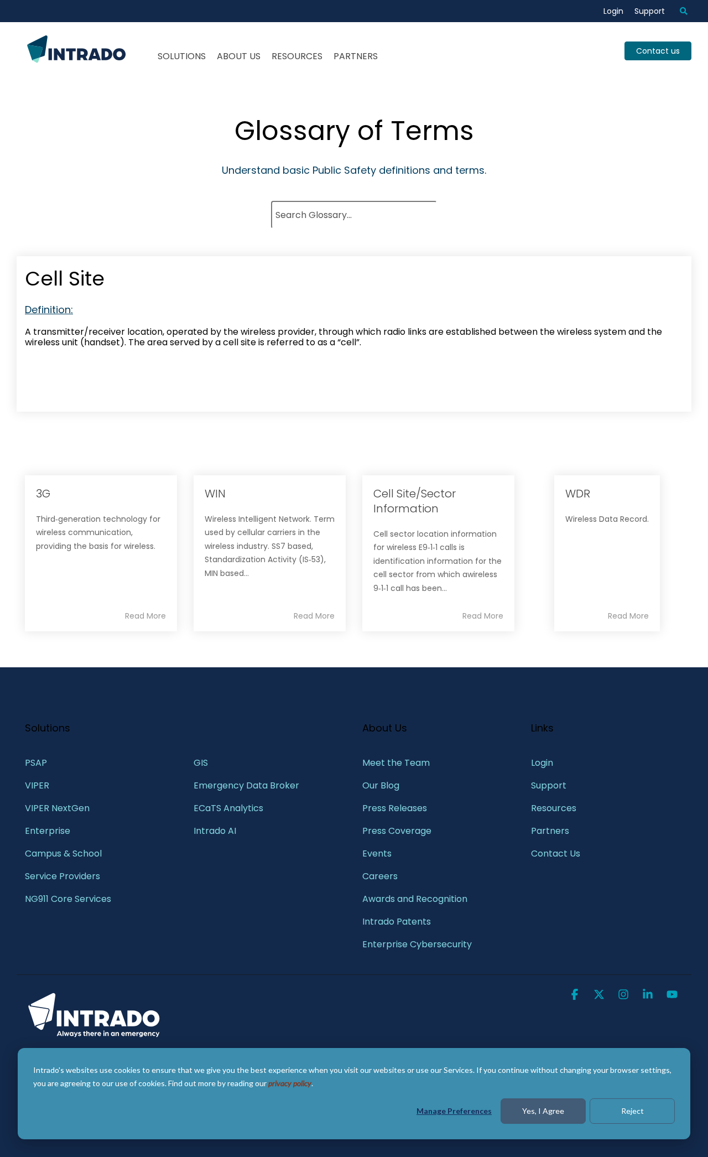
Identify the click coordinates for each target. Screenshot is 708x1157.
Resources (297, 56)
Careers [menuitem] (380, 876)
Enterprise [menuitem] (48, 830)
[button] (575, 995)
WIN (215, 493)
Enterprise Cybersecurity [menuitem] (417, 944)
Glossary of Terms (354, 130)
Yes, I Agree (543, 1111)
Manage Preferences (454, 1111)
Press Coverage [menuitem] (396, 830)
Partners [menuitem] (550, 830)
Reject (632, 1111)
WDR (577, 493)
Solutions (182, 56)
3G (43, 493)
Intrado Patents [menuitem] (396, 921)
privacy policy (289, 1083)
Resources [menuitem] (553, 808)
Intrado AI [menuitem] (215, 830)
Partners (356, 56)
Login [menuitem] (613, 11)
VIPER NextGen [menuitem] (57, 808)
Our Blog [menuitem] (380, 785)
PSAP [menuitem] (36, 762)
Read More (145, 615)
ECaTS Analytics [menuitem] (228, 808)
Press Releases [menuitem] (394, 808)
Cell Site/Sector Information (414, 501)
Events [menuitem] (377, 853)
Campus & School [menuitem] (64, 853)
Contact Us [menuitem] (555, 853)
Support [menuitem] (649, 11)
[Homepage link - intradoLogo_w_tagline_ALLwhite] (94, 1035)
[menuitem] (678, 11)
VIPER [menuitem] (37, 785)
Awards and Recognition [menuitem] (414, 899)
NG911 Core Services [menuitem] (68, 899)
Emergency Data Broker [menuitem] (246, 785)
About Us (239, 56)
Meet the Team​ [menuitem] (396, 762)
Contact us (658, 50)
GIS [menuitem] (202, 762)
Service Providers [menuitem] (62, 876)
